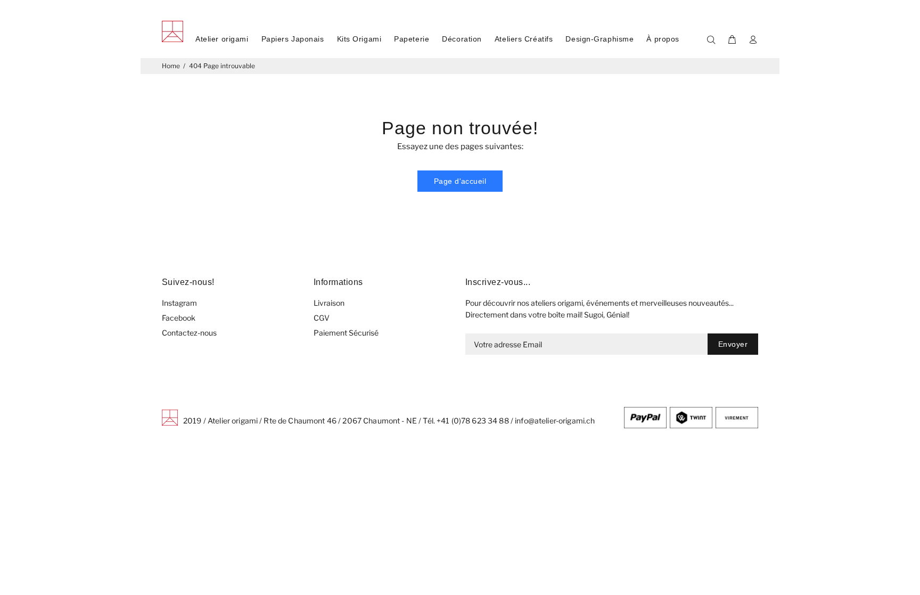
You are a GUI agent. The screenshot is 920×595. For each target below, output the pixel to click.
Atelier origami (221, 39)
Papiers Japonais (292, 39)
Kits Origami (359, 39)
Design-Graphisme (599, 39)
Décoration (462, 39)
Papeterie (411, 39)
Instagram (179, 302)
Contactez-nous (189, 332)
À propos (662, 39)
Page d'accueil (460, 181)
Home (171, 66)
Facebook (178, 317)
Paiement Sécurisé (346, 332)
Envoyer (733, 344)
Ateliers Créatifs (524, 39)
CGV (322, 317)
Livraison (329, 302)
